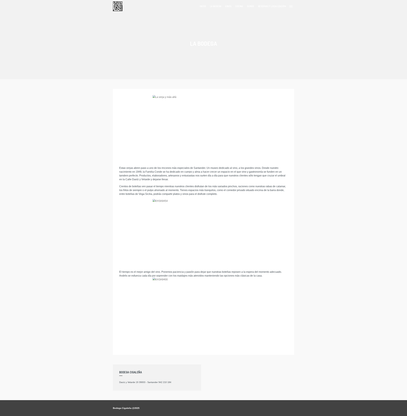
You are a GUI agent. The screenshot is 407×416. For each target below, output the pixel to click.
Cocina (239, 6)
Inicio (203, 6)
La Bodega (215, 6)
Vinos (228, 6)
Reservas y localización (272, 6)
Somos (250, 6)
